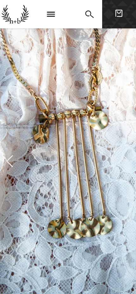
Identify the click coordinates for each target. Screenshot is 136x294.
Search (89, 14)
